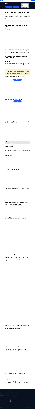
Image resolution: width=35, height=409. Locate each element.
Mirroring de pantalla (25, 395)
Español (2, 395)
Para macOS (11, 397)
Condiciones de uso (33, 407)
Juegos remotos (17, 398)
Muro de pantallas (24, 398)
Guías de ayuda (33, 396)
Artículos (32, 397)
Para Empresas (11, 395)
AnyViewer (6, 10)
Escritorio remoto (17, 394)
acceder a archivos (7, 258)
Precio (10, 400)
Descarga (11, 401)
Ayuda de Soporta (33, 395)
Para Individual (11, 394)
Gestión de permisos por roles (25, 399)
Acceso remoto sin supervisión (25, 394)
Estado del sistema (33, 400)
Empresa (32, 394)
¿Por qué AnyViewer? (33, 401)
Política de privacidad (29, 407)
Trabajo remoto (17, 397)
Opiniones (32, 398)
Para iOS (11, 398)
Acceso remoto (17, 395)
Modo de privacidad (24, 397)
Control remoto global (18, 399)
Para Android (11, 399)
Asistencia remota (17, 396)
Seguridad (32, 399)
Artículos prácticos (8, 10)
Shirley (8, 18)
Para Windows (11, 396)
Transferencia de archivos (25, 396)
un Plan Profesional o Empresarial (23, 142)
